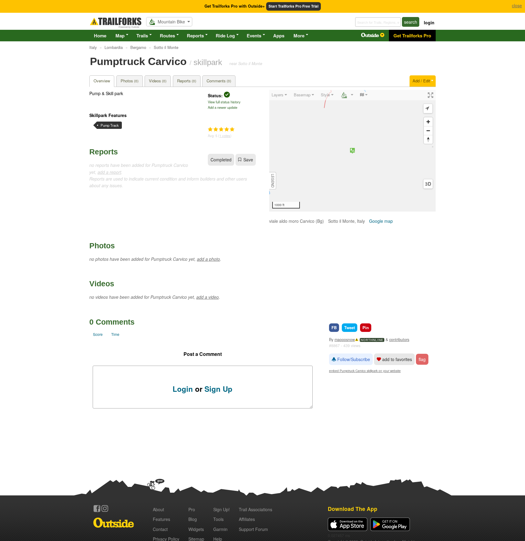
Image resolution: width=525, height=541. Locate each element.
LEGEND (272, 181)
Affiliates (247, 519)
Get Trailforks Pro (412, 35)
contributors (399, 339)
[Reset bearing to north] (428, 139)
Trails (142, 35)
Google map (381, 221)
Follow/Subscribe (353, 359)
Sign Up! (221, 509)
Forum (253, 529)
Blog (192, 519)
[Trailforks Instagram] (104, 508)
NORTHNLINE (372, 340)
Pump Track (110, 125)
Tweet (349, 327)
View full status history (224, 101)
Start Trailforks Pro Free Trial (293, 6)
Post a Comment (203, 353)
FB (334, 327)
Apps (278, 35)
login (429, 22)
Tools (218, 519)
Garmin (220, 529)
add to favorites (396, 359)
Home (100, 35)
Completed (221, 160)
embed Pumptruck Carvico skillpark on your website (365, 370)
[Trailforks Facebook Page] (97, 508)
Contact (160, 529)
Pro (191, 509)
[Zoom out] (428, 130)
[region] (352, 151)
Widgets (196, 529)
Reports (195, 35)
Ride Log (225, 35)
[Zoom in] (428, 121)
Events (254, 35)
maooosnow (345, 339)
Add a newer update (222, 107)
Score (98, 334)
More (298, 35)
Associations (255, 509)
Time (115, 334)
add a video (207, 297)
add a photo (208, 259)
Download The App (352, 508)
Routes (167, 35)
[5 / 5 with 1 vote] (221, 129)
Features (161, 519)
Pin (365, 327)
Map (120, 35)
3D (428, 184)
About (158, 509)
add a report (109, 172)
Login (183, 389)
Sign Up (218, 389)
